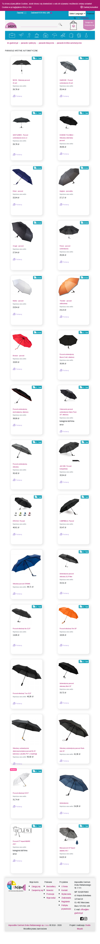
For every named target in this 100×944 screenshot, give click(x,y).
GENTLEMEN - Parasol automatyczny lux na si (20, 136)
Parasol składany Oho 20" (68, 628)
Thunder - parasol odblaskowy (66, 302)
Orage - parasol (18, 246)
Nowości (49, 890)
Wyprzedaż (51, 898)
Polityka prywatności (66, 907)
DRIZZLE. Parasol (19, 521)
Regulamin (65, 902)
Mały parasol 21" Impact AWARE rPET (67, 849)
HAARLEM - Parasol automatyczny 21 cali (66, 82)
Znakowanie (66, 898)
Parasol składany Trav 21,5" (22, 693)
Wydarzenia (66, 894)
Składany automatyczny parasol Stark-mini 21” (72, 750)
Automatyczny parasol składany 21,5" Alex (67, 575)
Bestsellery (51, 886)
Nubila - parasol (18, 300)
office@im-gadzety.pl (81, 911)
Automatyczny (64, 803)
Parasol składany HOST (21, 793)
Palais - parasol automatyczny (65, 247)
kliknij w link (27, 7)
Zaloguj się (88, 22)
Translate (85, 18)
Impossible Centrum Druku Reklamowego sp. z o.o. (28, 925)
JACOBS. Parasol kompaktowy (65, 467)
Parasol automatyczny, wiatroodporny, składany (20, 411)
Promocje (50, 894)
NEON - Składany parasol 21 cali (21, 82)
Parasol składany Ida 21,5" (21, 628)
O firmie (64, 886)
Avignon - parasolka (66, 191)
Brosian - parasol (18, 355)
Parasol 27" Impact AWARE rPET (21, 843)
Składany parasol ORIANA (21, 583)
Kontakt (64, 890)
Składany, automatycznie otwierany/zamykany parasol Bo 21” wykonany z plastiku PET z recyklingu (25, 751)
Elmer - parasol (18, 191)
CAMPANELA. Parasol (67, 521)
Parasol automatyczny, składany (20, 465)
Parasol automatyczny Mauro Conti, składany (67, 356)
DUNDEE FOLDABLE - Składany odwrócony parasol (67, 137)
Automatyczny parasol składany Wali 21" (67, 685)
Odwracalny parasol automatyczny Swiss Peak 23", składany (68, 412)
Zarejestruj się (89, 25)
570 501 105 (44, 13)
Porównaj (19, 96)
